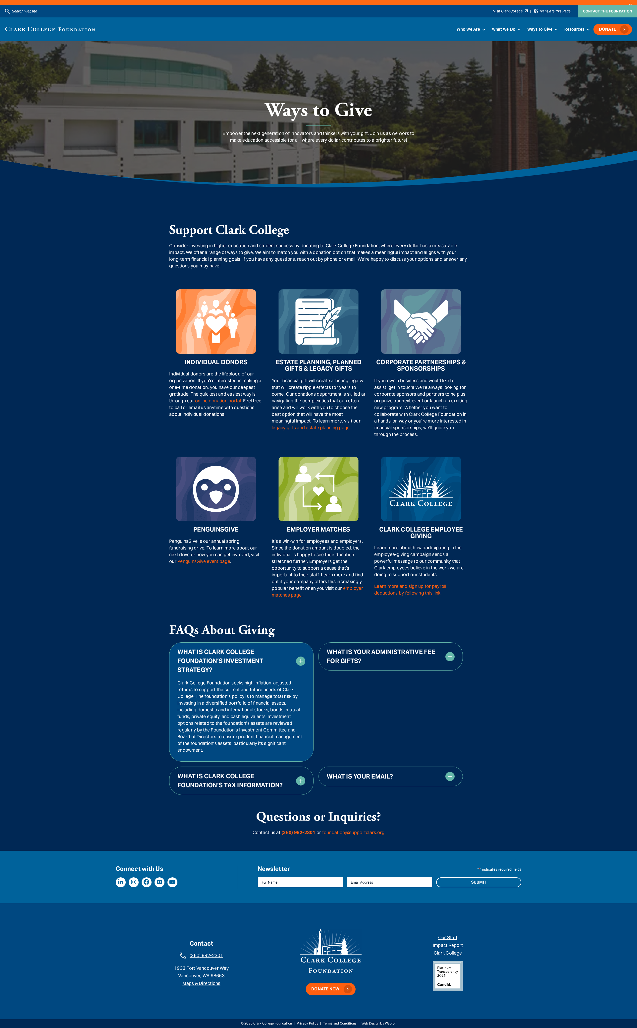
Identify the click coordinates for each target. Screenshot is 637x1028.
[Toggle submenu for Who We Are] (483, 29)
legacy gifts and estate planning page (311, 427)
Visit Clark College (508, 11)
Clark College (448, 953)
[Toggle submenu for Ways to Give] (556, 29)
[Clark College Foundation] (50, 29)
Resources (574, 29)
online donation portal (218, 401)
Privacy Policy (307, 1023)
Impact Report (448, 945)
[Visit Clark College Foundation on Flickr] (159, 882)
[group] (241, 702)
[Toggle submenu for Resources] (588, 29)
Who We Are (468, 29)
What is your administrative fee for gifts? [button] (381, 656)
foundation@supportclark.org (353, 832)
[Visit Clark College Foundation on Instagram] (134, 882)
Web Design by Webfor (379, 1023)
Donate (607, 29)
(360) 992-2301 (206, 955)
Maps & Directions (201, 983)
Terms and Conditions (340, 1023)
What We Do (504, 29)
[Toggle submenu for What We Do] (519, 29)
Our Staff (447, 937)
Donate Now (325, 989)
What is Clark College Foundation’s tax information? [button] (230, 780)
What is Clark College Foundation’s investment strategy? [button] (220, 661)
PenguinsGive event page (203, 561)
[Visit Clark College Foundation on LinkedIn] (121, 882)
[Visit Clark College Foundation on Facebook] (147, 882)
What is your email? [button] (360, 776)
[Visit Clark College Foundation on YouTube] (172, 882)
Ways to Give (539, 29)
